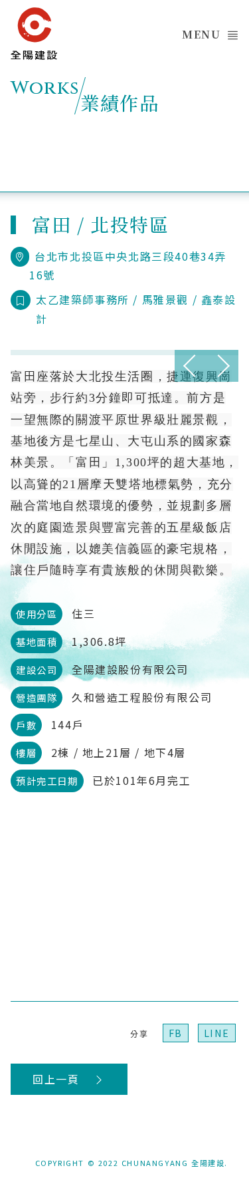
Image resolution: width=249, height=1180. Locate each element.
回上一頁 (58, 1079)
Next (222, 366)
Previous (191, 366)
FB (176, 1033)
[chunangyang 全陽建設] (34, 30)
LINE (217, 1033)
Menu (201, 34)
